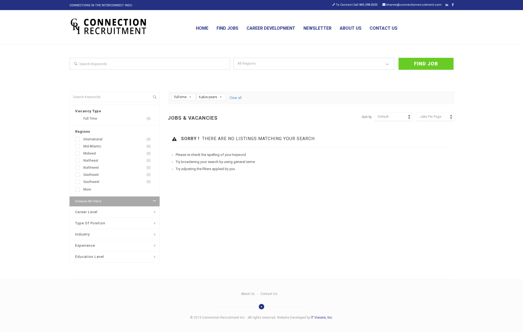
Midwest (117, 153)
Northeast (117, 160)
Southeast (117, 175)
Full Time (117, 118)
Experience (85, 245)
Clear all (235, 98)
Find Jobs (227, 28)
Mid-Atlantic (117, 146)
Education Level (89, 257)
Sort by (367, 117)
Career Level (86, 212)
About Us (350, 28)
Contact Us (383, 28)
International (117, 139)
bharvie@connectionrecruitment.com (414, 5)
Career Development (271, 28)
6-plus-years (208, 97)
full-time (180, 97)
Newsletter (317, 28)
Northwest (117, 168)
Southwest (117, 182)
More (87, 189)
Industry (82, 234)
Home (202, 28)
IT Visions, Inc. (322, 317)
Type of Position (90, 223)
